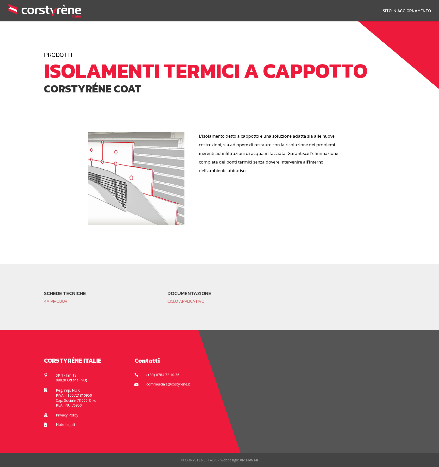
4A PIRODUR (55, 301)
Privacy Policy (67, 415)
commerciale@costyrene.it (168, 384)
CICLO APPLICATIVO (186, 301)
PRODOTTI (58, 54)
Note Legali (65, 424)
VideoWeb (249, 460)
